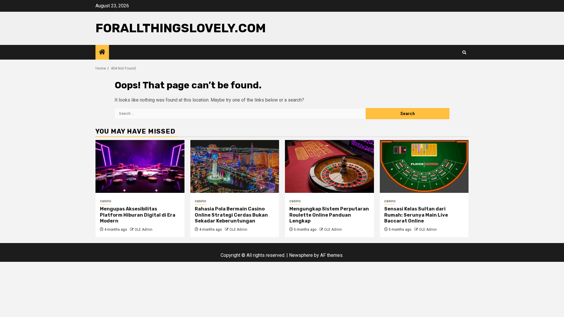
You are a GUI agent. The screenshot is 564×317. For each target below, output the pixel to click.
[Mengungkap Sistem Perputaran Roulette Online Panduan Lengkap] (329, 166)
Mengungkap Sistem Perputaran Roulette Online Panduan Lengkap (329, 215)
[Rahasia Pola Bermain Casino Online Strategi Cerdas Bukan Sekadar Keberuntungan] (234, 166)
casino (105, 201)
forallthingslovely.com (180, 28)
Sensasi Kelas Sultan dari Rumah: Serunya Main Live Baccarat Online (416, 215)
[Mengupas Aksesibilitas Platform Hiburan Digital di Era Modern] (139, 166)
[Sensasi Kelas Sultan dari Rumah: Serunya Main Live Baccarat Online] (424, 166)
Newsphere (301, 255)
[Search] (464, 52)
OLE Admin (143, 229)
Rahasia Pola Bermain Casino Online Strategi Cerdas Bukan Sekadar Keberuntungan (231, 215)
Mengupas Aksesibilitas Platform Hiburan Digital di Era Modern (137, 215)
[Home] (102, 52)
